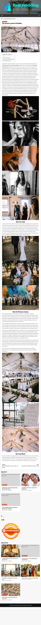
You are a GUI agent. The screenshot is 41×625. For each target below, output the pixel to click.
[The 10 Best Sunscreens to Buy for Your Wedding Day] (30, 480)
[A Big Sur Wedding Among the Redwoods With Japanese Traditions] (10, 499)
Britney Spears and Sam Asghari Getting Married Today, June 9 (9, 488)
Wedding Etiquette (5, 555)
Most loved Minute (7, 60)
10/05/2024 (10, 490)
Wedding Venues (24, 555)
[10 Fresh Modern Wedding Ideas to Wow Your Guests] (10, 570)
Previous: (10, 466)
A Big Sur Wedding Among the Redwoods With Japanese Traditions (9, 508)
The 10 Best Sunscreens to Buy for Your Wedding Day (29, 488)
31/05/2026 (10, 599)
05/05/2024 (30, 490)
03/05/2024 (10, 510)
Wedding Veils (5, 21)
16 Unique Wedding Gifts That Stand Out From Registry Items (10, 559)
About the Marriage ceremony (9, 59)
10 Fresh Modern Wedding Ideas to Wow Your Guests (9, 578)
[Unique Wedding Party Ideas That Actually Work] (30, 570)
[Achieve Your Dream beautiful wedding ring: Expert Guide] (10, 590)
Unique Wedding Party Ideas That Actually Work (30, 578)
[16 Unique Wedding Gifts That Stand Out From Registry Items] (10, 551)
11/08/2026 (10, 580)
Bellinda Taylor (5, 490)
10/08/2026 (29, 579)
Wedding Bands (5, 594)
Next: (30, 465)
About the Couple (6, 57)
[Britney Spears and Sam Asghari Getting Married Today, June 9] (10, 480)
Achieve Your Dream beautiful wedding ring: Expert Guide (9, 598)
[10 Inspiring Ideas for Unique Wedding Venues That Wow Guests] (30, 551)
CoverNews (24, 605)
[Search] (39, 16)
